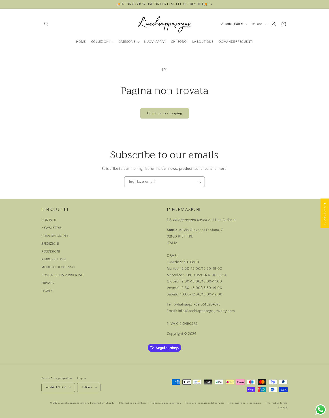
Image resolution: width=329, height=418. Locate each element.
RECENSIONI (50, 251)
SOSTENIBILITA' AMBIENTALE (62, 275)
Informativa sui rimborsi (133, 403)
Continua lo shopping (164, 113)
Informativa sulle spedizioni (245, 403)
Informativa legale (277, 403)
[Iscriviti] (200, 181)
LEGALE (47, 291)
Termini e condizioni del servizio (205, 403)
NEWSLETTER (51, 228)
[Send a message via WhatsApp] (320, 409)
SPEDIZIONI (50, 244)
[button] (46, 24)
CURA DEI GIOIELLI (55, 236)
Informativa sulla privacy (166, 403)
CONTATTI (48, 220)
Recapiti (283, 407)
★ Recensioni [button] (325, 213)
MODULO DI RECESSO (58, 267)
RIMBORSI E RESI (53, 259)
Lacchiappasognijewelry (75, 403)
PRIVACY (47, 283)
